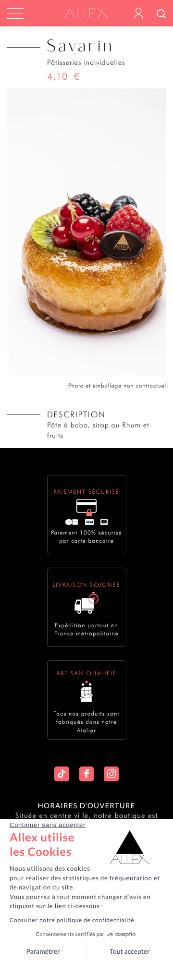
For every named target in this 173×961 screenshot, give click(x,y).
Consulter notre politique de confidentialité (72, 920)
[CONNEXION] (138, 13)
